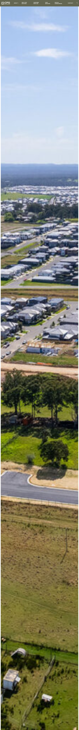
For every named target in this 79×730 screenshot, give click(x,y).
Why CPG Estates (24, 3)
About (16, 3)
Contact (70, 3)
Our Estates (47, 3)
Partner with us (36, 3)
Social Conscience (58, 3)
